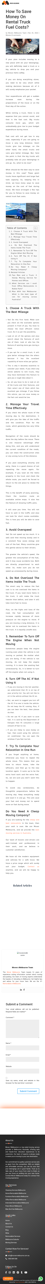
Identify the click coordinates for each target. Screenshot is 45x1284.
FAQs (7, 1233)
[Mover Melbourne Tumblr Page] (21, 1272)
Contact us (33, 867)
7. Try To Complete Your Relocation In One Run (24, 263)
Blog (7, 1230)
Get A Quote (7, 1278)
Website (9, 1066)
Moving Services (11, 1242)
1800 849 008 (12, 1259)
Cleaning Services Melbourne (15, 1190)
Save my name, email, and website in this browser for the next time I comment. (22, 1082)
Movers (8, 35)
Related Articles (18, 272)
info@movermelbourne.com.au (18, 1255)
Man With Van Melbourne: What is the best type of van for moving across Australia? (24, 295)
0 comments (16, 35)
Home (7, 1220)
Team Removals (19, 1282)
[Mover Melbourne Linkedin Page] (14, 1272)
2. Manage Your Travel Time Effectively (24, 238)
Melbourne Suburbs (12, 1239)
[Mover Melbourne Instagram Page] (10, 1272)
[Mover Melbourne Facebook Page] (6, 1272)
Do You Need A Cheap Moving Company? (24, 268)
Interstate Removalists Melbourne (17, 1203)
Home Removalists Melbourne (15, 1193)
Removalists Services (12, 1236)
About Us (8, 1223)
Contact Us (9, 1227)
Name (8, 1043)
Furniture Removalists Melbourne (16, 1196)
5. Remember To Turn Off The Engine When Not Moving (24, 252)
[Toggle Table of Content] (34, 228)
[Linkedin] (21, 990)
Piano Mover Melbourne (13, 1206)
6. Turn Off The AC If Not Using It (24, 257)
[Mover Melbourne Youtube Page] (25, 1272)
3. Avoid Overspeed (19, 242)
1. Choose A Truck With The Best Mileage (24, 232)
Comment (10, 1017)
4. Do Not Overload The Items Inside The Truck (24, 246)
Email (8, 1055)
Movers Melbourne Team (17, 33)
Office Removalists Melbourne (15, 1200)
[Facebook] (24, 990)
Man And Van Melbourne (13, 1209)
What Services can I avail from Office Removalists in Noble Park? (24, 286)
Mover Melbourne (13, 972)
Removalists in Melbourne (12, 983)
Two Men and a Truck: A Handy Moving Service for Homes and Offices (24, 278)
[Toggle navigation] (40, 3)
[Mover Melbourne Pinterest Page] (18, 1272)
